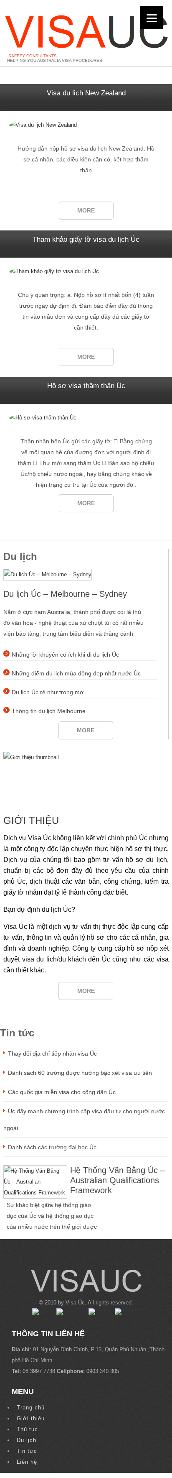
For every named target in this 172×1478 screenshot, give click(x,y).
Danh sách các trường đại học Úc (52, 1147)
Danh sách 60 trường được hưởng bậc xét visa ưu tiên (80, 1072)
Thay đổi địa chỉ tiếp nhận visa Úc (52, 1053)
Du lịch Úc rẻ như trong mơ (47, 692)
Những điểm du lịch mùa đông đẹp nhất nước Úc (76, 673)
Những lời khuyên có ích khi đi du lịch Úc (65, 654)
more (86, 210)
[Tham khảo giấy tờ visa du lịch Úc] (86, 271)
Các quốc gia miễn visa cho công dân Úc (62, 1092)
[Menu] (151, 17)
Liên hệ (27, 1462)
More (86, 990)
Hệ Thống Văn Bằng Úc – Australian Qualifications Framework (117, 1180)
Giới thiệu (31, 820)
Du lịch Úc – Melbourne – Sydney (65, 593)
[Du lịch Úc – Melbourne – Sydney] (47, 574)
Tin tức (27, 1451)
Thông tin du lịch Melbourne (49, 711)
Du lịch (26, 1440)
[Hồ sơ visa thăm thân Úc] (86, 417)
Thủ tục (27, 1429)
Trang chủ (31, 1407)
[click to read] (86, 776)
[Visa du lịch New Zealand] (86, 125)
